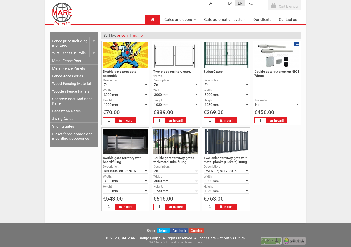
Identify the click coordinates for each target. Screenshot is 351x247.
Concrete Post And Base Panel (72, 101)
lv (230, 3)
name (138, 35)
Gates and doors (178, 19)
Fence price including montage (70, 43)
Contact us (288, 19)
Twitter (163, 230)
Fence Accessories (67, 76)
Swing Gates (62, 118)
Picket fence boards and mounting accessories (72, 136)
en (240, 3)
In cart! (127, 120)
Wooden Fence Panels (70, 91)
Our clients (262, 19)
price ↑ (122, 35)
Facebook (179, 230)
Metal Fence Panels (68, 68)
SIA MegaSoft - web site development (175, 242)
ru (250, 3)
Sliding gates (63, 126)
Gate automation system (225, 19)
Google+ (196, 230)
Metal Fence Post (66, 60)
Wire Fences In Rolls (69, 53)
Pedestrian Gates (66, 111)
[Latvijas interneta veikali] (271, 241)
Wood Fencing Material (71, 83)
